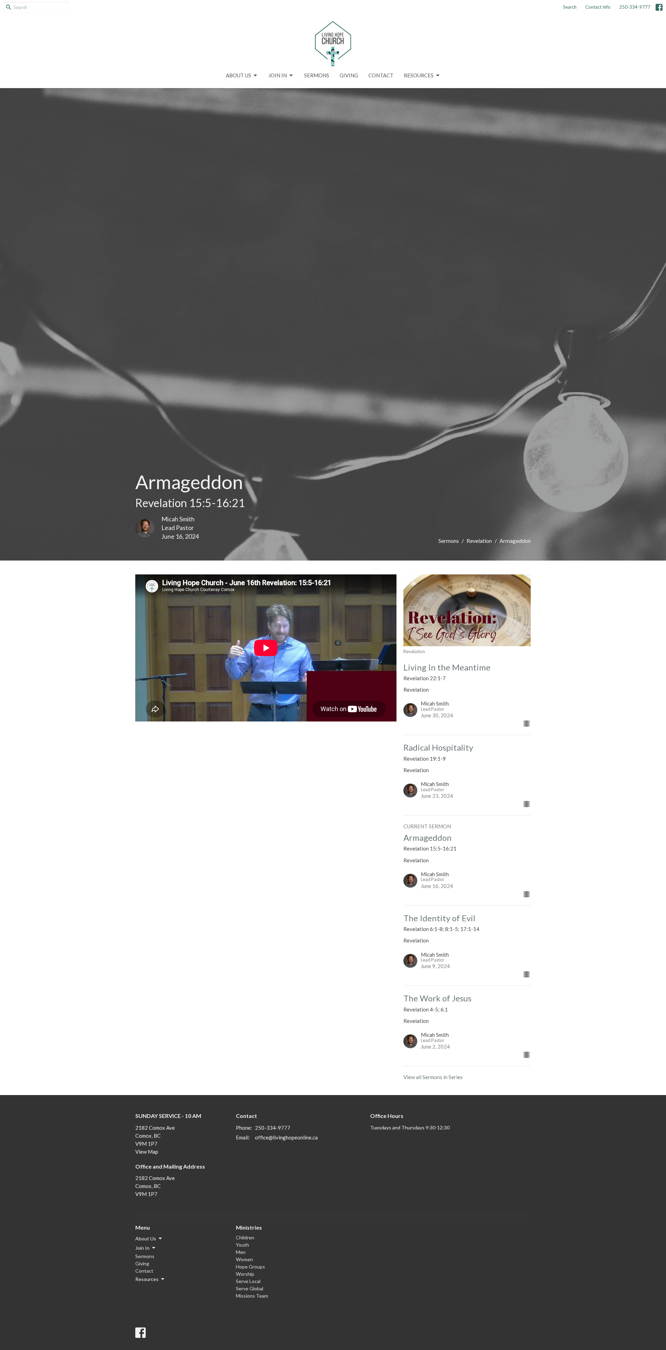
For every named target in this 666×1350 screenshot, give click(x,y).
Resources (419, 75)
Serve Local (248, 1281)
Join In (277, 75)
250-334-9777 (634, 7)
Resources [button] (147, 1279)
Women (244, 1259)
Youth (242, 1245)
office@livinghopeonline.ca (286, 1137)
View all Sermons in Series (433, 1077)
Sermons (316, 75)
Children (245, 1237)
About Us (238, 75)
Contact (380, 75)
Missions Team (252, 1296)
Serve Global (249, 1288)
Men (241, 1252)
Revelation (479, 540)
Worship (245, 1274)
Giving (349, 75)
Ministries (249, 1227)
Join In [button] (142, 1248)
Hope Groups (250, 1267)
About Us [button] (145, 1238)
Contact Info (597, 7)
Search (570, 7)
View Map (146, 1151)
